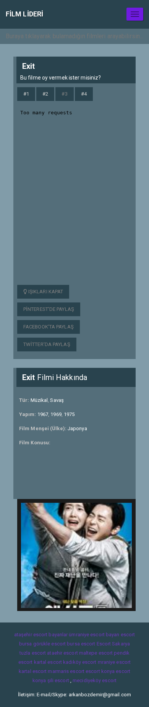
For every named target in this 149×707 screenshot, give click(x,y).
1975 (69, 414)
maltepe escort (96, 653)
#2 (45, 94)
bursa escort (81, 644)
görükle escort (49, 644)
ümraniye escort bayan (94, 634)
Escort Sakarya (113, 644)
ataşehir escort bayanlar (41, 634)
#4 (84, 94)
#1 (26, 94)
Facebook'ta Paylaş (48, 327)
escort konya (100, 671)
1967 (42, 414)
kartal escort (48, 662)
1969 (55, 414)
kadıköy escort (79, 662)
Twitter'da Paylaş (46, 344)
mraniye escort (114, 662)
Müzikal (39, 400)
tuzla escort (32, 653)
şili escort (58, 680)
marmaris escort (66, 671)
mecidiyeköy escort (95, 680)
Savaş (57, 400)
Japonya (77, 428)
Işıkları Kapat (45, 291)
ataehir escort (62, 653)
